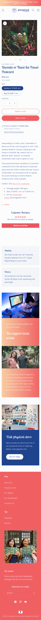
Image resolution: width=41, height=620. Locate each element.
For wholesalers (11, 498)
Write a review (20, 225)
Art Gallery (8, 493)
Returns (7, 523)
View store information (14, 132)
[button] (2, 10)
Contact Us (9, 503)
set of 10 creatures (21, 183)
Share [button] (6, 204)
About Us (8, 483)
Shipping (8, 518)
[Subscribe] (33, 593)
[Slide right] (25, 60)
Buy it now (20, 118)
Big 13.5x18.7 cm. (11, 93)
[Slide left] (15, 60)
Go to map (15, 456)
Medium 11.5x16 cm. (12, 88)
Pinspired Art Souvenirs (16, 616)
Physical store (10, 488)
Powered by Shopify (32, 616)
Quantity (5, 99)
